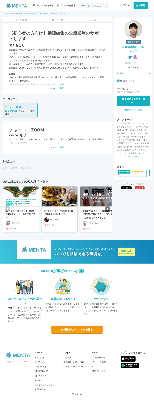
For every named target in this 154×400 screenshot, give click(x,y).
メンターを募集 (67, 5)
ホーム (9, 13)
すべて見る (133, 156)
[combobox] (93, 5)
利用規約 (67, 357)
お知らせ (39, 380)
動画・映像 (17, 13)
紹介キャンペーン (43, 376)
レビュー (94, 19)
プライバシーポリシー (73, 366)
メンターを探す (99, 357)
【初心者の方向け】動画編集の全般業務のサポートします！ (48, 13)
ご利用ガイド (41, 366)
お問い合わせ (41, 389)
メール (140, 188)
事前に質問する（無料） (134, 101)
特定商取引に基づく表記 (74, 362)
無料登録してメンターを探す (77, 329)
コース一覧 (57, 19)
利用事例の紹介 (42, 371)
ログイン (124, 5)
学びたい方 (40, 362)
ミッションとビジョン (45, 385)
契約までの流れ (134, 109)
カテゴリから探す (45, 5)
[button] (108, 209)
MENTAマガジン (99, 371)
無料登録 (140, 5)
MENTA (78, 394)
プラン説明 (21, 19)
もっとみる (58, 88)
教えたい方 (40, 357)
